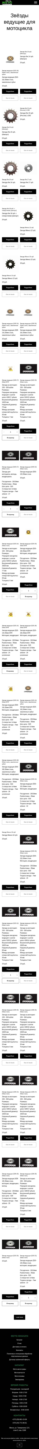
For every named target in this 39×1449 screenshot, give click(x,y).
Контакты (19, 1350)
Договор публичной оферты (19, 1359)
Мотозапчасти (19, 1372)
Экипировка (19, 1379)
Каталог (19, 1340)
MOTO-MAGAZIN (19, 1336)
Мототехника (19, 1376)
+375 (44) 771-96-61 (19, 1423)
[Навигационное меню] (35, 2)
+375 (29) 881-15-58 (19, 1419)
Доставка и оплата (19, 1347)
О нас (19, 1343)
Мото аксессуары (19, 1369)
